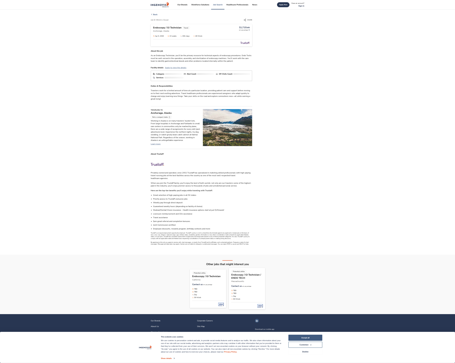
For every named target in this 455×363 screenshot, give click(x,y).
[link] (160, 4)
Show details (166, 358)
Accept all (305, 338)
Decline (305, 352)
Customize (304, 345)
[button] (161, 117)
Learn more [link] (156, 144)
